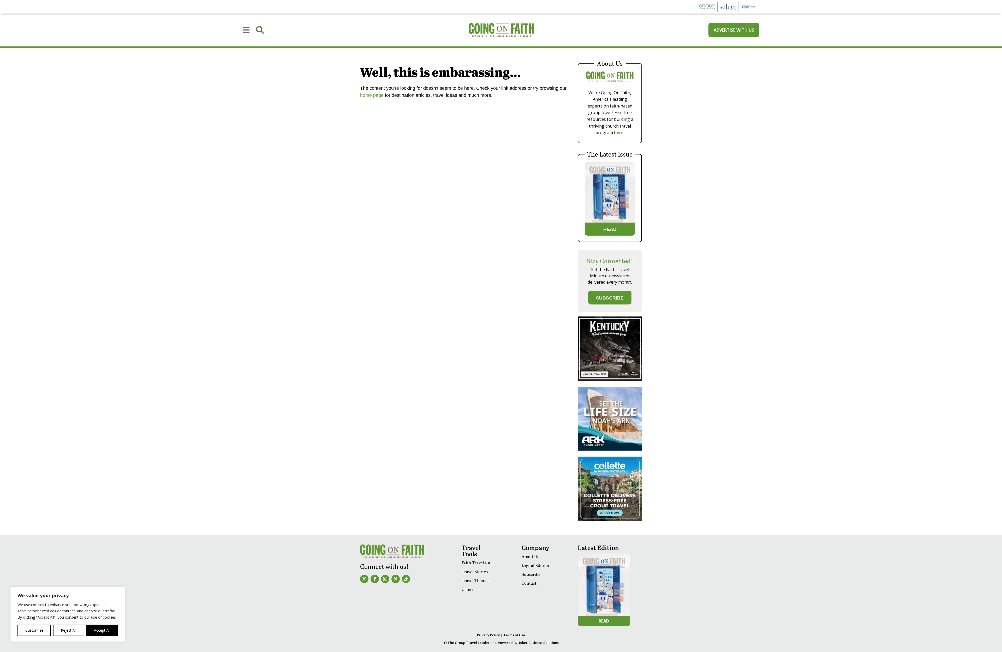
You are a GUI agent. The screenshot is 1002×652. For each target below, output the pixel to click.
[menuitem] (246, 30)
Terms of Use (514, 635)
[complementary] (67, 614)
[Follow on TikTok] (406, 579)
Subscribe (531, 574)
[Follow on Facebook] (375, 579)
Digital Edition (535, 565)
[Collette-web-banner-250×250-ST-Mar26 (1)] (610, 519)
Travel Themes (475, 580)
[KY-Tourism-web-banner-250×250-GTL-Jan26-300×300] (610, 379)
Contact (529, 583)
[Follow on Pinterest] (395, 579)
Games (468, 589)
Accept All (102, 630)
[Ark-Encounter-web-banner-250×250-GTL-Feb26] (610, 449)
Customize (34, 630)
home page (372, 95)
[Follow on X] (364, 579)
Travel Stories (475, 571)
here (619, 132)
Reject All (68, 630)
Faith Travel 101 (476, 562)
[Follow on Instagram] (385, 579)
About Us (530, 556)
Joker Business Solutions (539, 642)
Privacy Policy (488, 635)
